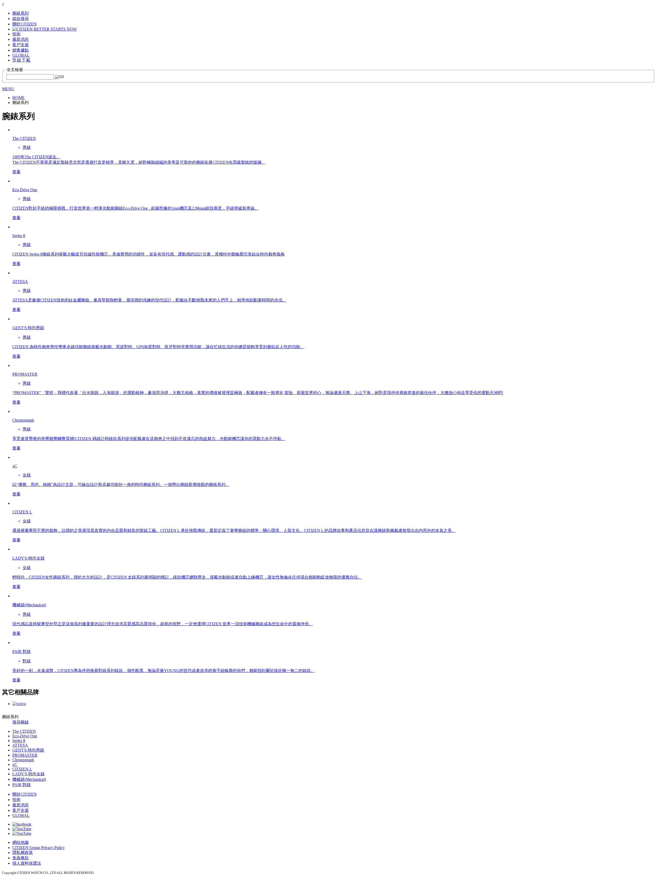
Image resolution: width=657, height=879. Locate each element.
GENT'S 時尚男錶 (28, 750)
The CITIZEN (24, 731)
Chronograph (23, 760)
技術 (16, 799)
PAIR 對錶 (21, 785)
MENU (8, 89)
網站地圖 (20, 842)
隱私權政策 (22, 852)
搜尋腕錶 (20, 722)
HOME (18, 97)
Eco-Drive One (24, 736)
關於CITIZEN (24, 794)
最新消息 (20, 805)
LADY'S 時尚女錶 (28, 774)
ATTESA (20, 745)
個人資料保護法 (26, 863)
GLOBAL (21, 55)
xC (14, 764)
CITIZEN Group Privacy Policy (38, 847)
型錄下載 (21, 60)
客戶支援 (20, 810)
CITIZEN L (22, 769)
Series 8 (18, 740)
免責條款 (20, 858)
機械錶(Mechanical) (29, 779)
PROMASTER (24, 755)
